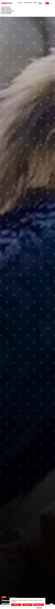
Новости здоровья (6, 12)
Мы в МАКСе (40, 3)
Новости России (5, 7)
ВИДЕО (35, 2)
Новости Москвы (6, 8)
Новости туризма (6, 13)
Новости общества (6, 9)
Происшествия (28, 2)
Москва (20, 2)
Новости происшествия (7, 11)
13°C (47, 3)
